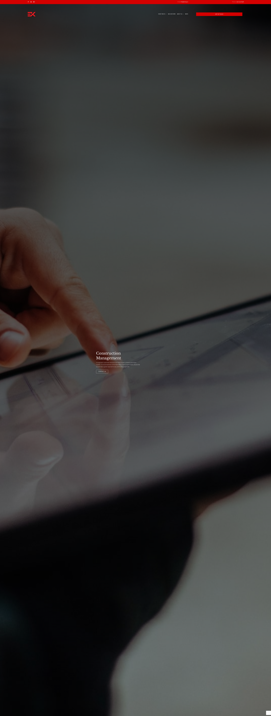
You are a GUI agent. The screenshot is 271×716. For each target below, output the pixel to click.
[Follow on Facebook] (28, 2)
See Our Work (172, 14)
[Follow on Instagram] (34, 2)
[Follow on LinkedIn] (31, 2)
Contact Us (102, 371)
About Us (179, 14)
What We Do (161, 14)
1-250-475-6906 (240, 1)
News (186, 14)
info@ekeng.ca (184, 1)
